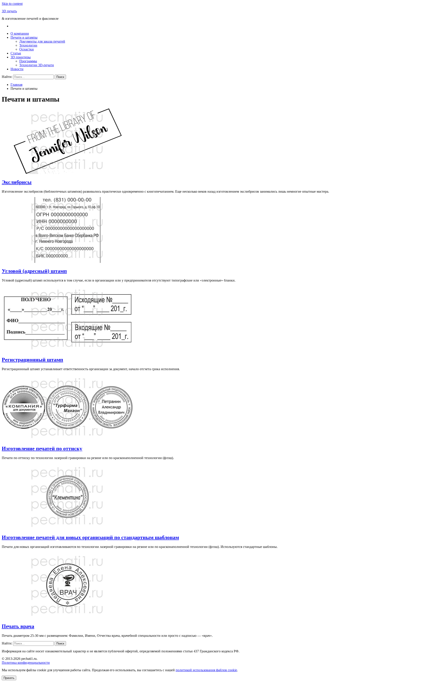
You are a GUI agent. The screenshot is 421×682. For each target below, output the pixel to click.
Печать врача (18, 626)
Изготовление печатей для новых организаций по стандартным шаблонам (90, 537)
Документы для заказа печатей (42, 41)
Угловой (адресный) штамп (34, 271)
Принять (9, 678)
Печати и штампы (24, 37)
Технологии (28, 45)
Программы (28, 61)
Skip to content (12, 3)
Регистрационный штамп (32, 360)
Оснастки (26, 49)
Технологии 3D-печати (36, 65)
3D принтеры (21, 57)
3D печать (9, 11)
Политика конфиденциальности (26, 662)
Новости (17, 69)
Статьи (16, 53)
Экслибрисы (17, 182)
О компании (20, 33)
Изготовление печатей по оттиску (42, 448)
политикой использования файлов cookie (206, 670)
